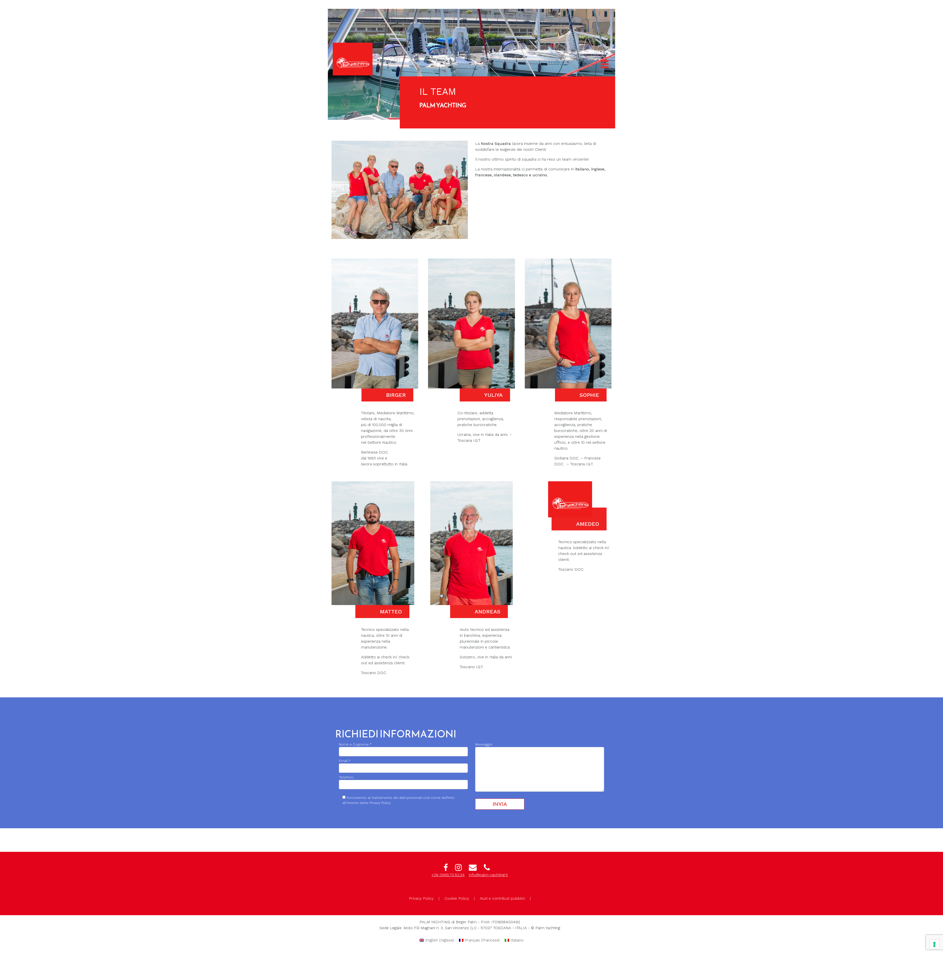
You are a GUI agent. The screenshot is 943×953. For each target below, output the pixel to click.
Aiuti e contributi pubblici (502, 898)
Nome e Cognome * (355, 744)
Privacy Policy (421, 898)
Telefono (346, 777)
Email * (344, 761)
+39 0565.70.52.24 (448, 874)
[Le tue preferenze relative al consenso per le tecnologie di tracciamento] (934, 944)
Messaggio (483, 744)
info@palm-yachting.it (488, 874)
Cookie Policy (456, 898)
